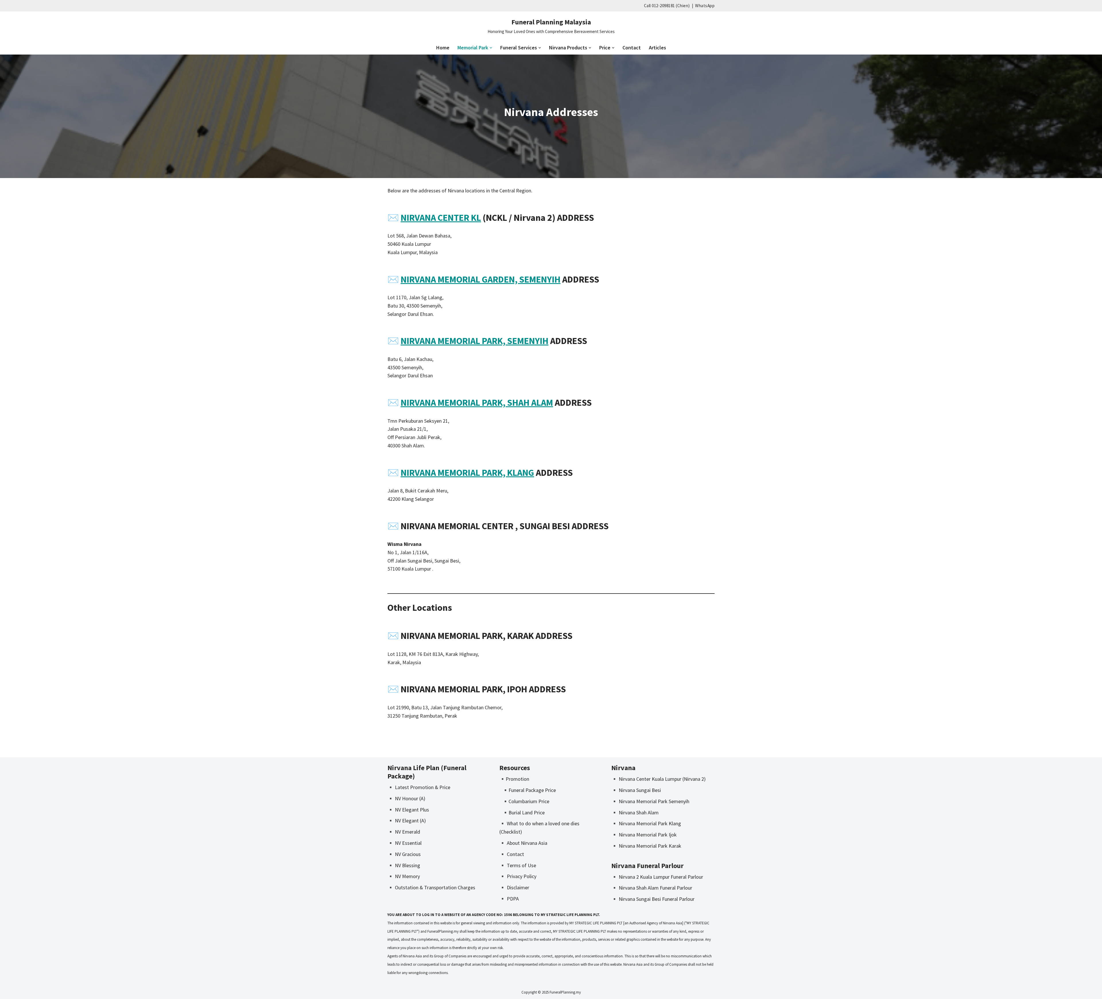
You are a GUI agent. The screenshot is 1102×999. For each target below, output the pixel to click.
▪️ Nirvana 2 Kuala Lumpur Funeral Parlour (657, 877)
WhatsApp (705, 5)
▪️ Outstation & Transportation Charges (431, 887)
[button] (491, 48)
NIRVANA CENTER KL (441, 217)
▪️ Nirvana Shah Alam (635, 812)
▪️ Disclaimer (514, 887)
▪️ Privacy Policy (517, 876)
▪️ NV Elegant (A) (406, 820)
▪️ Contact (511, 854)
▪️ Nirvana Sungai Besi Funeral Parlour (652, 899)
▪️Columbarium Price (525, 801)
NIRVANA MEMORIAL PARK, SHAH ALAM (477, 402)
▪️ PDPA (509, 898)
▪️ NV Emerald (403, 831)
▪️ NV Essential (404, 843)
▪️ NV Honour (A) (406, 798)
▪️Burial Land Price (523, 812)
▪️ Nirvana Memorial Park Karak (646, 846)
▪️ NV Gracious (404, 854)
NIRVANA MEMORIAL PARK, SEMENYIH (474, 341)
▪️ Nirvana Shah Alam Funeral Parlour (651, 887)
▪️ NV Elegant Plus (408, 809)
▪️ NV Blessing (403, 865)
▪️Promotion (514, 779)
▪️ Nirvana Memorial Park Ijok (644, 834)
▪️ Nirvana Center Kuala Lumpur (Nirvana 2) (658, 779)
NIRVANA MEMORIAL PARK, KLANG (467, 472)
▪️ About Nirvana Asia (523, 843)
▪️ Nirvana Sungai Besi (636, 790)
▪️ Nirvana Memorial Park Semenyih (650, 801)
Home (442, 47)
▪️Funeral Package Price (529, 790)
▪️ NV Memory (403, 876)
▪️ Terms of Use (517, 865)
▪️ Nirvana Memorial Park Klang (646, 823)
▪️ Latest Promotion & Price (418, 787)
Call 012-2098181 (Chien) (667, 5)
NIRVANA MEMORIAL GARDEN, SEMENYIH (480, 279)
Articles (657, 47)
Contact (631, 47)
